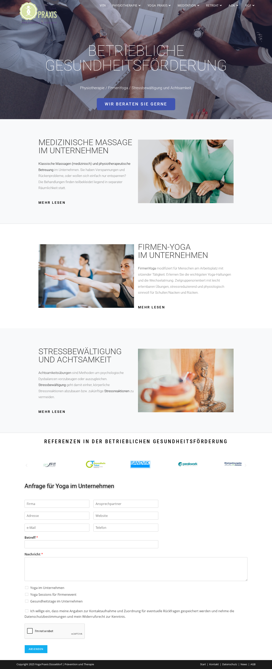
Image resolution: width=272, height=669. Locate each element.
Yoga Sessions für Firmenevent (53, 594)
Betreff (31, 538)
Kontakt (214, 664)
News (244, 664)
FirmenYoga (147, 268)
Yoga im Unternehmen (47, 588)
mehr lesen (52, 203)
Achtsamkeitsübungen (54, 373)
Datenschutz (229, 664)
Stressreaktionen (116, 391)
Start (203, 664)
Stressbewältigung (52, 385)
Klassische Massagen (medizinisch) (65, 164)
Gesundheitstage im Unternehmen (56, 601)
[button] (26, 465)
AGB (252, 664)
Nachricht (33, 554)
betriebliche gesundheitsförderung (136, 58)
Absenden (36, 649)
